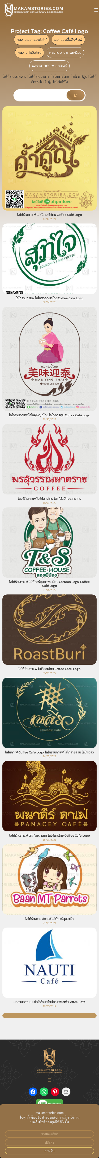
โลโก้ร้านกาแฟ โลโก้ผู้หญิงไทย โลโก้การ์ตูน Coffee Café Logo (49, 415)
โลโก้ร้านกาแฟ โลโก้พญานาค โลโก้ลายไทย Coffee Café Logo (49, 836)
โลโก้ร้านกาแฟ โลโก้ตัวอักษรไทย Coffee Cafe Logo (49, 298)
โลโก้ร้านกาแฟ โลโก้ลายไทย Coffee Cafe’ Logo (49, 669)
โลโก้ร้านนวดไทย (14, 76)
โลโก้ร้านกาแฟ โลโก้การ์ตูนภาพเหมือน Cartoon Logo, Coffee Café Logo (49, 584)
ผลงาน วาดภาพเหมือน (65, 52)
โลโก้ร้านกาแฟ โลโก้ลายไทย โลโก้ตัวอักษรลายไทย (49, 499)
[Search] (76, 95)
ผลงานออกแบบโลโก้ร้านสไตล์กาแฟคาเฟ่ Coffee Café (49, 1002)
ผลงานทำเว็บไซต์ (30, 52)
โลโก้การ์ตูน (79, 76)
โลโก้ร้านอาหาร (39, 76)
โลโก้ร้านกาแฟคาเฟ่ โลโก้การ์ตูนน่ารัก (49, 919)
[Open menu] (96, 10)
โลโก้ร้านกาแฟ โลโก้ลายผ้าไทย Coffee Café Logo (49, 215)
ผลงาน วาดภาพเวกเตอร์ (49, 65)
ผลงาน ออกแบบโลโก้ (32, 39)
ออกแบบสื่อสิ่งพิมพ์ (68, 39)
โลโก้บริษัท (60, 81)
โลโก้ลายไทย (60, 76)
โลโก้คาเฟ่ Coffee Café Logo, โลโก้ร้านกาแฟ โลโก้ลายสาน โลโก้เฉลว (49, 752)
